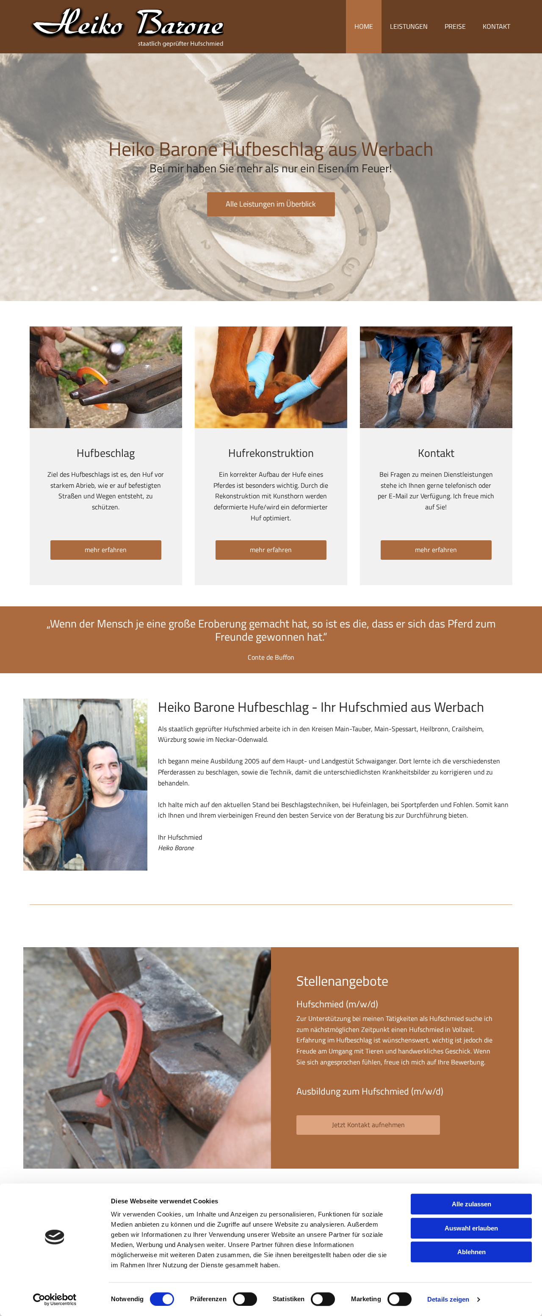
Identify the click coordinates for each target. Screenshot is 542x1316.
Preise (455, 26)
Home (363, 26)
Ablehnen (471, 1251)
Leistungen (409, 26)
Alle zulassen (471, 1204)
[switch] (245, 1299)
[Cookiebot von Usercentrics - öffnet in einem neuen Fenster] (55, 1299)
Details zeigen (448, 1299)
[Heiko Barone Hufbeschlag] (127, 26)
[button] (271, 204)
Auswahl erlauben (471, 1228)
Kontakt (496, 26)
